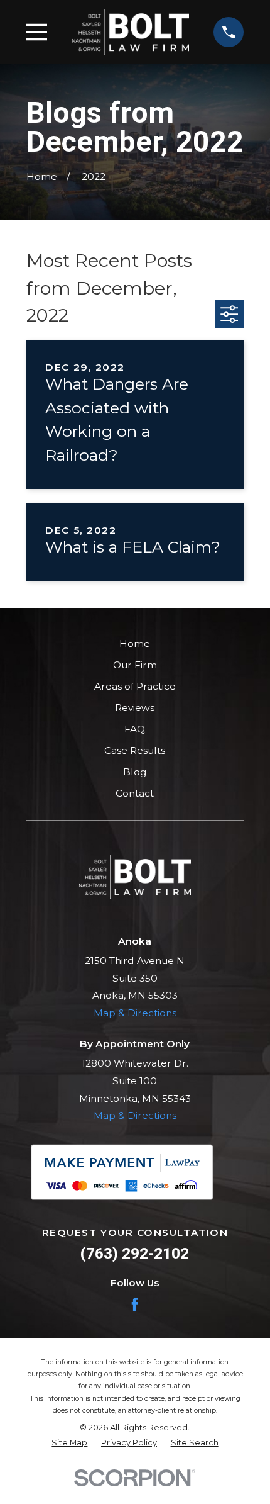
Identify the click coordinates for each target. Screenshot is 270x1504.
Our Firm (135, 665)
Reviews (134, 708)
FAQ (134, 729)
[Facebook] (135, 1304)
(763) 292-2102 (134, 1253)
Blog (134, 772)
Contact (135, 793)
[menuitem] (69, 1442)
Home (134, 643)
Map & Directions (135, 1013)
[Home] (130, 31)
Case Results (134, 750)
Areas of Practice (135, 686)
